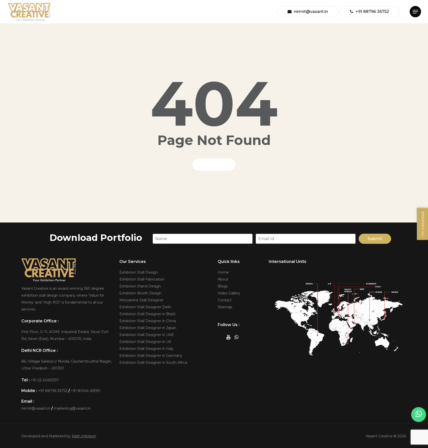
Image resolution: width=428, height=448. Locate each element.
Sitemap (225, 307)
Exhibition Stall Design (138, 272)
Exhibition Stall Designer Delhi (145, 307)
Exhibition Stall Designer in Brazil (147, 314)
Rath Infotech (84, 436)
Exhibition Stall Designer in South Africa (153, 362)
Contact (225, 300)
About (223, 279)
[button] (415, 11)
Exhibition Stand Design (140, 286)
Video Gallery (229, 293)
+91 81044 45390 (85, 391)
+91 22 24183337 (45, 380)
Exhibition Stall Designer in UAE (146, 335)
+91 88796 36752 (52, 391)
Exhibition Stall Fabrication (141, 279)
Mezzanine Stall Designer (141, 300)
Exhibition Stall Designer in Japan (147, 328)
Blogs (223, 286)
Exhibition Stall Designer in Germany (150, 355)
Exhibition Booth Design (140, 293)
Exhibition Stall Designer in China (147, 321)
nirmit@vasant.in (35, 408)
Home (223, 272)
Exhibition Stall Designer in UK (145, 341)
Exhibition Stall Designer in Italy (146, 348)
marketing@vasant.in (72, 408)
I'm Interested (423, 224)
